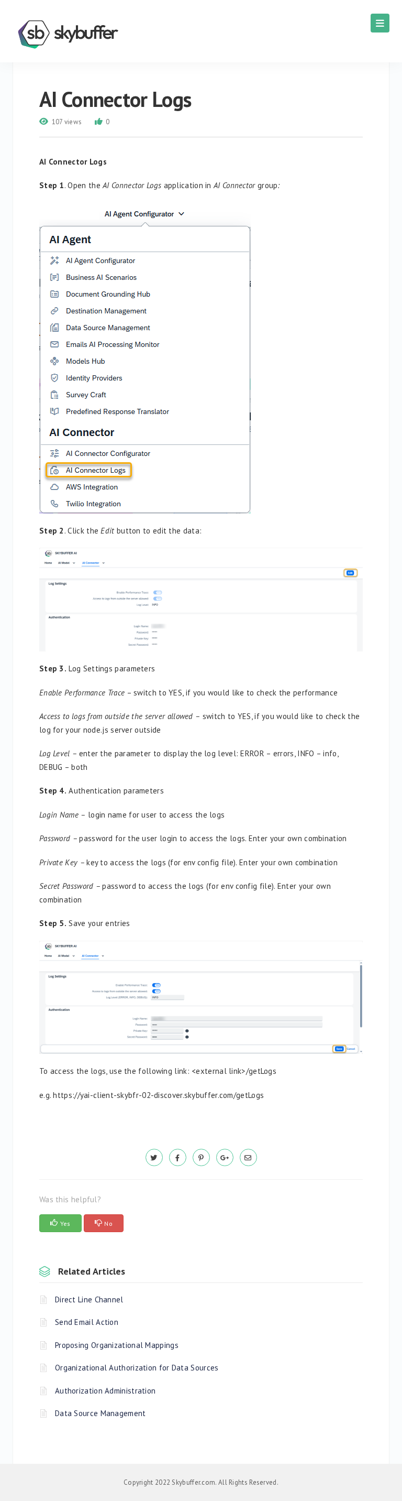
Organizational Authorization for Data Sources (137, 1368)
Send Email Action (86, 1322)
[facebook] (177, 1157)
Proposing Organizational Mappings (116, 1345)
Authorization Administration (105, 1391)
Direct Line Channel (89, 1299)
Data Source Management (100, 1413)
